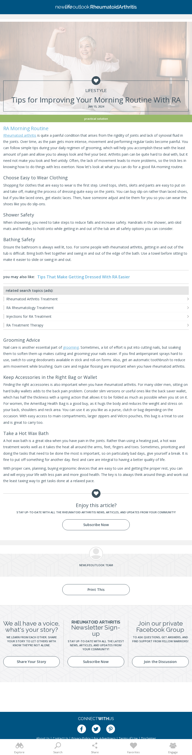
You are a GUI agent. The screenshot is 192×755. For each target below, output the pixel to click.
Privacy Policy (81, 738)
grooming (71, 347)
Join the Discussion (160, 661)
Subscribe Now (96, 524)
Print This (96, 589)
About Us (43, 738)
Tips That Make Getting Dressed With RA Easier (83, 277)
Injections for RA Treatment (29, 316)
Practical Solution (96, 118)
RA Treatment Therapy (24, 325)
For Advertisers (105, 738)
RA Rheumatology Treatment (30, 307)
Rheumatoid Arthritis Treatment (32, 299)
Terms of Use (128, 738)
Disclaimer (148, 738)
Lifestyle (96, 90)
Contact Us (60, 738)
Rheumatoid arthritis (19, 135)
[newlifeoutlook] (96, 7)
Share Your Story (31, 661)
